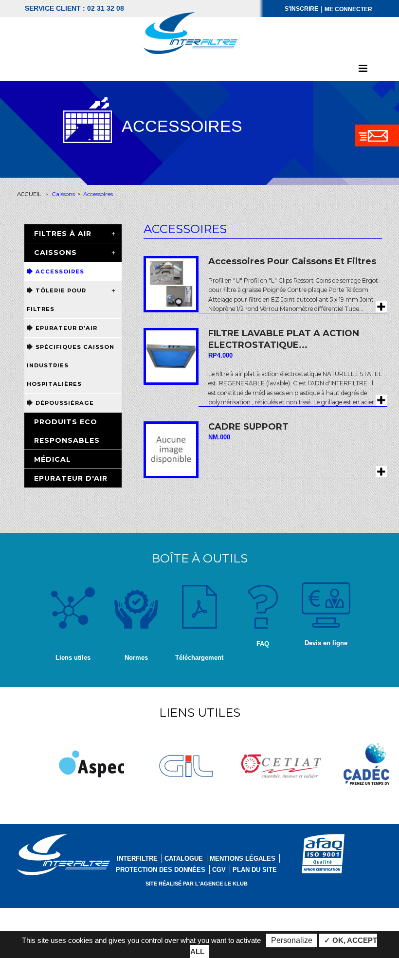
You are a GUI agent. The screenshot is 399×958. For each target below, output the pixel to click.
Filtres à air (62, 233)
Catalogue (183, 858)
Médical (52, 459)
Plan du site (255, 869)
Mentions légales (242, 858)
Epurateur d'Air (66, 328)
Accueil (29, 194)
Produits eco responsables (67, 431)
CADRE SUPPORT (248, 426)
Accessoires (60, 271)
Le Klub (236, 883)
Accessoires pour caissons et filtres (292, 261)
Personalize (291, 940)
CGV (219, 869)
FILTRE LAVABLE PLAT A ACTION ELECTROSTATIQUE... (283, 339)
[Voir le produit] (381, 306)
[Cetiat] (281, 761)
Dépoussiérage (65, 402)
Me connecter (348, 9)
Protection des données (160, 869)
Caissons (63, 194)
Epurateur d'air (71, 478)
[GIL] (186, 763)
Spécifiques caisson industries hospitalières (70, 365)
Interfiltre (137, 858)
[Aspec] (91, 762)
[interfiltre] (191, 32)
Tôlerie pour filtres (56, 299)
